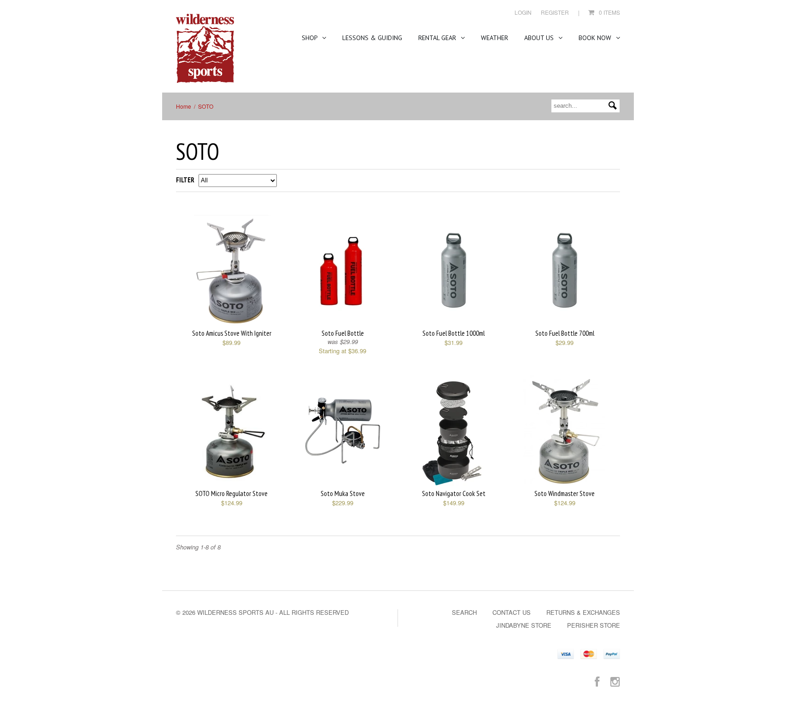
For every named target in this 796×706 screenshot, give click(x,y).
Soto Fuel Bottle (343, 333)
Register (555, 12)
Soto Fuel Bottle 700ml (564, 333)
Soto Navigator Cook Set (454, 493)
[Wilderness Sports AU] (205, 48)
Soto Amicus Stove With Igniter (231, 333)
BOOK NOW (596, 38)
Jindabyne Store (523, 625)
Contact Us (511, 612)
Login (523, 12)
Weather (494, 38)
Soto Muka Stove (343, 493)
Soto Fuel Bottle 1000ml (453, 333)
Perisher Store (593, 625)
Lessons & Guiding (372, 38)
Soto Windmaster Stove (564, 493)
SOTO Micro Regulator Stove (231, 493)
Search (464, 612)
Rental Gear (438, 38)
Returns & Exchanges (583, 612)
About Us (540, 38)
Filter (185, 179)
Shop (310, 38)
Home (183, 106)
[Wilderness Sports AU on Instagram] (615, 681)
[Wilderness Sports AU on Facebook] (597, 681)
